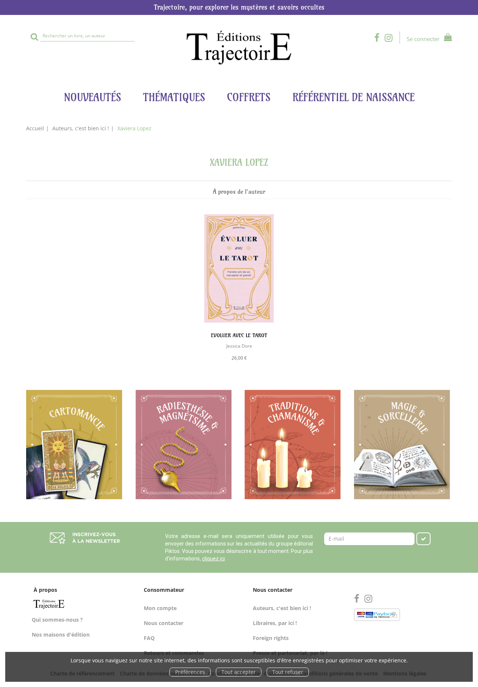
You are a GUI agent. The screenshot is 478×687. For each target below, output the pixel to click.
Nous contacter (163, 623)
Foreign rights (271, 637)
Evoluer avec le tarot (239, 335)
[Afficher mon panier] (446, 38)
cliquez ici (213, 559)
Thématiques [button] (174, 97)
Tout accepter (238, 671)
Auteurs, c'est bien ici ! (80, 128)
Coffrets (248, 97)
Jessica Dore (239, 346)
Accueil (35, 128)
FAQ (149, 637)
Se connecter (423, 39)
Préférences (190, 671)
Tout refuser (287, 671)
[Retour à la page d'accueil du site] (239, 47)
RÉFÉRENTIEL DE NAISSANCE (353, 97)
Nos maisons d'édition (61, 634)
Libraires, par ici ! (275, 623)
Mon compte (160, 608)
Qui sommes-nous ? (57, 619)
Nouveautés (92, 97)
